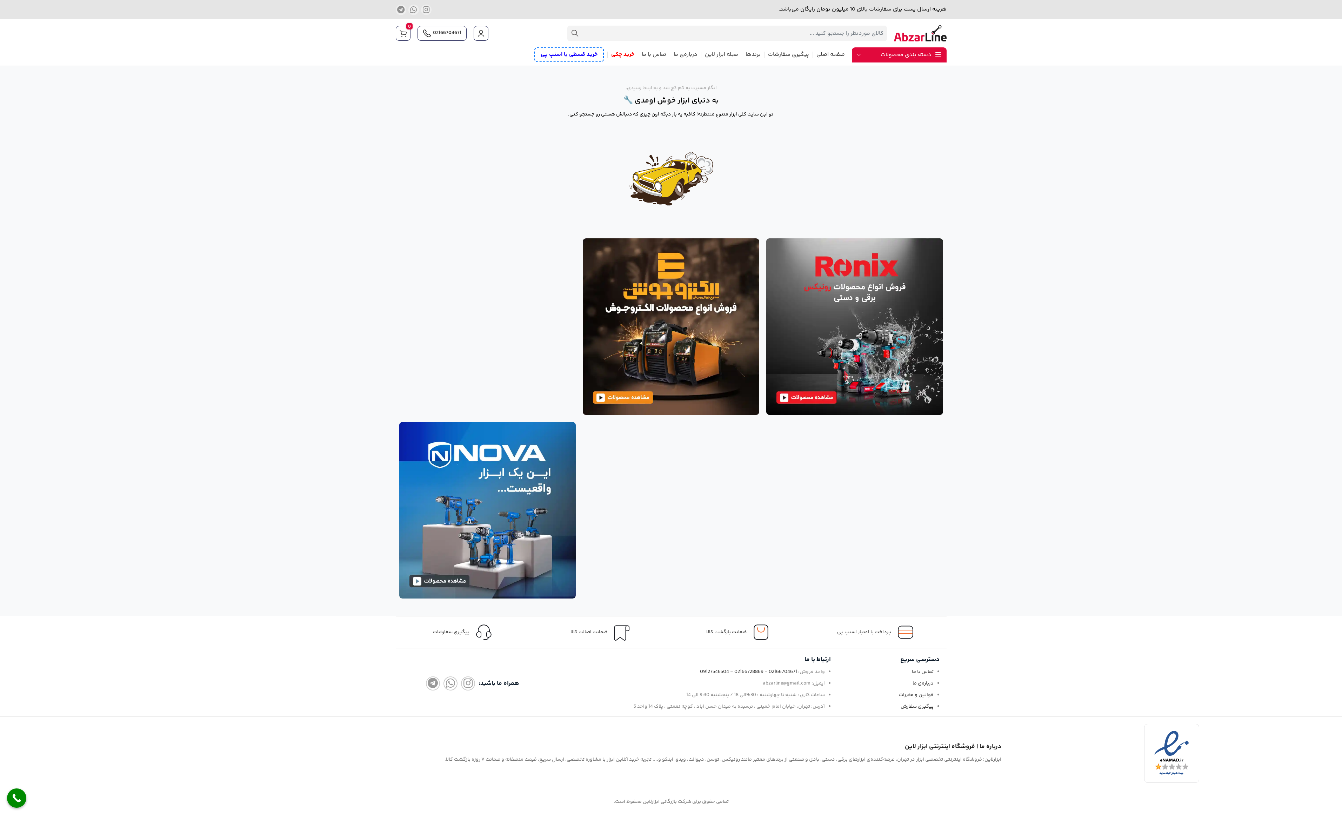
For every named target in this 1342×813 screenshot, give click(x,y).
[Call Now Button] (16, 798)
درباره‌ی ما (923, 683)
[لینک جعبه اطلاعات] (464, 632)
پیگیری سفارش (917, 706)
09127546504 (714, 672)
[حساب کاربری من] (482, 33)
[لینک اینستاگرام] (426, 10)
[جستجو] (575, 33)
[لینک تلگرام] (401, 10)
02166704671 (447, 33)
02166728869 (748, 672)
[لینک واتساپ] (413, 10)
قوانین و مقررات (916, 695)
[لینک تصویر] (854, 326)
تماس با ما (923, 672)
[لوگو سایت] (920, 33)
